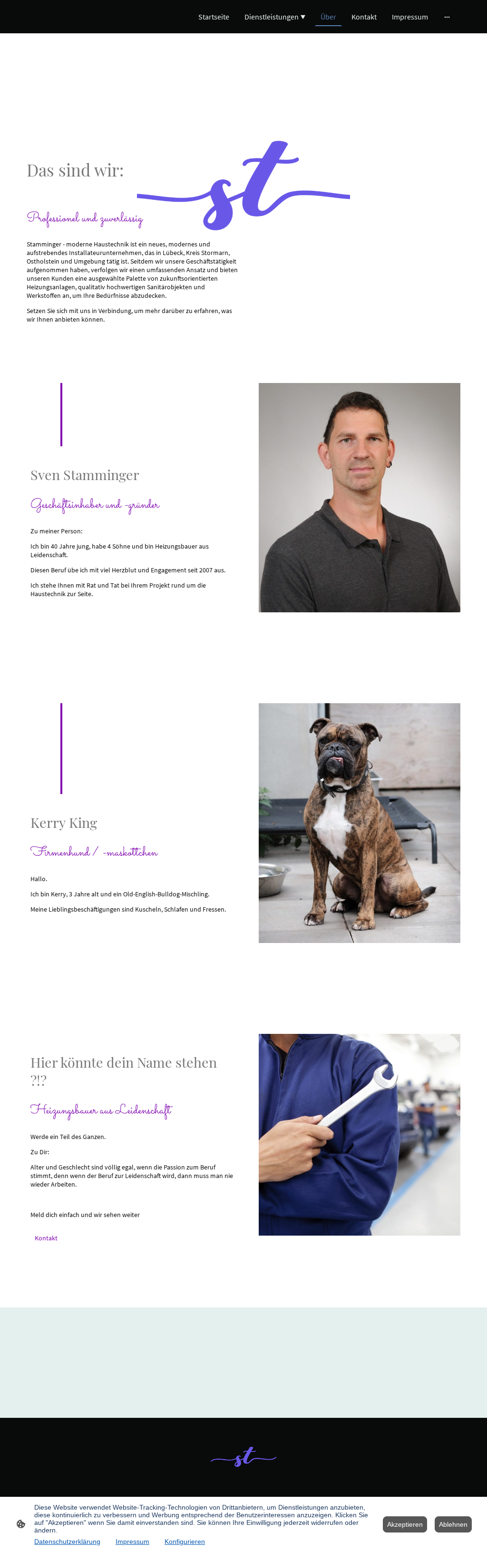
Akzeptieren (405, 1524)
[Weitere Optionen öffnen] (447, 17)
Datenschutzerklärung (67, 1541)
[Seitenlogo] (244, 1457)
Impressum (132, 1541)
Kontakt (46, 1238)
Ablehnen (453, 1524)
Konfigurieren (185, 1541)
